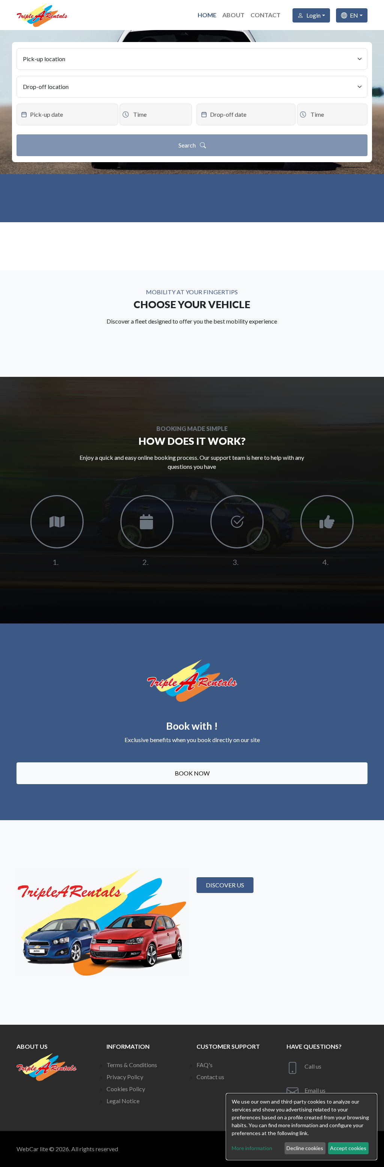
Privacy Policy (124, 1076)
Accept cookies (348, 1148)
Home (207, 14)
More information (252, 1148)
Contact (265, 14)
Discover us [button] (225, 884)
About (233, 14)
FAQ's (204, 1064)
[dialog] (301, 1126)
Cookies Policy (125, 1088)
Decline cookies (304, 1148)
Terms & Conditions (131, 1064)
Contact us (210, 1076)
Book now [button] (192, 773)
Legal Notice (123, 1100)
